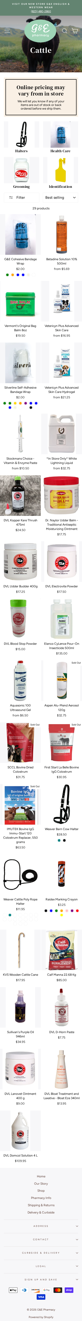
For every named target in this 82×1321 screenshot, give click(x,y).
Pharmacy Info (41, 1198)
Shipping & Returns (41, 1205)
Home (41, 1176)
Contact (41, 1239)
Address (41, 1226)
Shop (41, 1190)
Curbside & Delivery (41, 1252)
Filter (20, 197)
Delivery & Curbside (41, 1212)
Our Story (41, 1183)
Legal (41, 1266)
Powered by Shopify (41, 1317)
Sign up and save (41, 1279)
